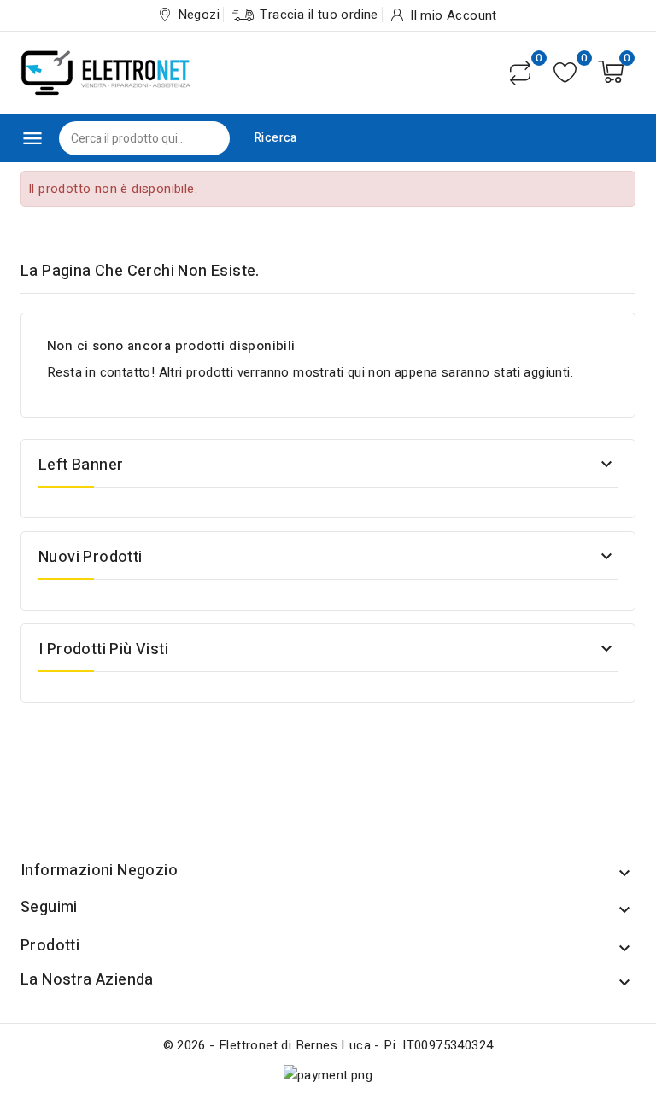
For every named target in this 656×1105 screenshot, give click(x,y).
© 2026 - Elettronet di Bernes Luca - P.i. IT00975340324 (328, 1045)
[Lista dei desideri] (565, 72)
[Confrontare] (520, 73)
